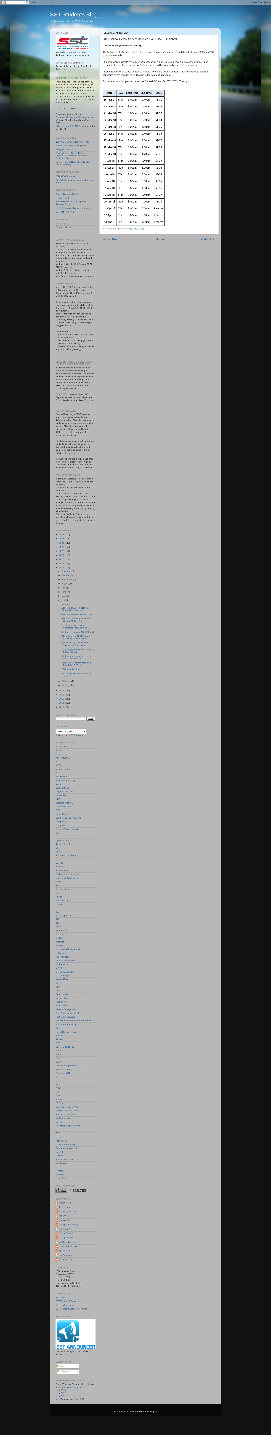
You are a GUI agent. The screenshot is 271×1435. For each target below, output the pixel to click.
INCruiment (61, 930)
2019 (62, 563)
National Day (62, 979)
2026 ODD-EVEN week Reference (72, 142)
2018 (62, 567)
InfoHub (59, 938)
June (64, 592)
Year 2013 (61, 1390)
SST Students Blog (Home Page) (72, 1309)
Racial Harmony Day (66, 1032)
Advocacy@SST (64, 758)
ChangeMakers (63, 806)
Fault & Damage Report (67, 194)
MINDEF (60, 968)
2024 (62, 543)
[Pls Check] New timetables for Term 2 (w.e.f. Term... (76, 674)
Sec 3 (58, 1058)
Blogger (153, 1411)
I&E (57, 912)
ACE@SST (61, 746)
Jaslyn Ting (64, 1207)
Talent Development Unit (68, 1126)
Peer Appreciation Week (67, 1013)
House (59, 904)
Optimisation (62, 998)
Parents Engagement (66, 1009)
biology (59, 784)
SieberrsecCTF (63, 1073)
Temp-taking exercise (66, 1148)
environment (62, 870)
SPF (58, 1092)
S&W (58, 1043)
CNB (58, 810)
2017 (62, 690)
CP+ (58, 833)
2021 (62, 555)
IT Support (61, 953)
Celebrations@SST (65, 803)
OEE (58, 990)
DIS (57, 848)
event (58, 882)
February (66, 681)
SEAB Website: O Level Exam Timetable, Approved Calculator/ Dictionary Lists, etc (71, 155)
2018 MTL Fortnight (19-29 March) (78, 632)
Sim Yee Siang (66, 1255)
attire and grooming (65, 780)
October (65, 575)
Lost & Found (62, 198)
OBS (58, 987)
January (65, 685)
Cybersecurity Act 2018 (67, 126)
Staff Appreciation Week (67, 1107)
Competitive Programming (68, 818)
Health (59, 897)
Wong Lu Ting (65, 1259)
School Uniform (63, 227)
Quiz (58, 1028)
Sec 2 (58, 1054)
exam (58, 885)
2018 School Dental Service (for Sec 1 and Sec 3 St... (76, 657)
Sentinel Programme (66, 1066)
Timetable (60, 1152)
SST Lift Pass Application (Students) (73, 208)
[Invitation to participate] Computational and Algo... (75, 626)
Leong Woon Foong (68, 1224)
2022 (62, 551)
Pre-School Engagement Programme (74, 1021)
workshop (60, 1174)
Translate (78, 735)
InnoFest (60, 945)
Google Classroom (65, 149)
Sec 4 (58, 1062)
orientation (61, 1002)
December (66, 571)
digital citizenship (64, 844)
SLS (58, 1084)
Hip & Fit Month (63, 900)
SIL (57, 1081)
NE (57, 983)
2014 (62, 703)
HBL (58, 893)
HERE (64, 108)
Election (59, 866)
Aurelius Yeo (65, 1203)
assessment (61, 776)
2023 (62, 547)
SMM (58, 1088)
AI (57, 761)
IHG (57, 923)
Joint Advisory (62, 957)
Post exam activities (65, 1017)
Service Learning (64, 1069)
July (63, 588)
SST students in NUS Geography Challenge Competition (77, 637)
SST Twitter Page (64, 1305)
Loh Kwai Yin (65, 1229)
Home (160, 239)
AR (57, 773)
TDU (58, 1137)
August (65, 583)
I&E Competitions (64, 915)
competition (61, 814)
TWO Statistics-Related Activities (77, 614)
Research (60, 1039)
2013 (62, 707)
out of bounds (62, 1005)
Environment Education (67, 874)
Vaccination (61, 1163)
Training (60, 1156)
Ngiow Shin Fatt (66, 1250)
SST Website (62, 1297)
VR (57, 1167)
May (63, 596)
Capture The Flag (64, 792)
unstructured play (64, 1159)
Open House (62, 994)
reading (59, 1035)
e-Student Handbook (66, 855)
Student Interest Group (67, 1111)
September (67, 579)
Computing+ (62, 821)
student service (63, 1118)
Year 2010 (79, 1399)
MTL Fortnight (62, 975)
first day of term (63, 889)
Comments (65, 1371)
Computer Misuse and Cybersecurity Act (75, 117)
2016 (62, 695)
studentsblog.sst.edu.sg (70, 1387)
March (64, 604)
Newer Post (110, 239)
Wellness (60, 1171)
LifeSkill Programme (65, 960)
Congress (60, 825)
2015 (62, 699)
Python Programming (66, 1024)
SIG (57, 1077)
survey (59, 1122)
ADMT (59, 754)
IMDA (58, 927)
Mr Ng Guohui (66, 1233)
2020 (62, 559)
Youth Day (61, 1178)
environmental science (67, 878)
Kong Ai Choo (65, 1220)
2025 (62, 539)
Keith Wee (64, 1216)
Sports (59, 1099)
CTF (58, 837)
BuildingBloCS (62, 788)
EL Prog (59, 863)
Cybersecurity (62, 840)
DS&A (58, 852)
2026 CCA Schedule (65, 176)
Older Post (208, 239)
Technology (61, 1141)
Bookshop (60, 223)
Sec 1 (58, 1050)
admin (59, 750)
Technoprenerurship (66, 1144)
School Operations (65, 1047)
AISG (58, 765)
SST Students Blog (74, 14)
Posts (62, 1366)
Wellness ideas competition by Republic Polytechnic (76, 609)
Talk (58, 1129)
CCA (58, 799)
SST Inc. (60, 1103)
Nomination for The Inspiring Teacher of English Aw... (75, 644)
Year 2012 (61, 1393)
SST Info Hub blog (65, 212)
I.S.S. (58, 908)
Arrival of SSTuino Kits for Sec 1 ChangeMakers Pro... (76, 620)
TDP (58, 1133)
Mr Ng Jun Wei (66, 1237)
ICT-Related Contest (71, 669)
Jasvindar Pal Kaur (68, 1211)
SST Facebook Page (66, 1301)
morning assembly (65, 972)
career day (61, 795)
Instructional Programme (68, 949)
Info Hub (60, 934)
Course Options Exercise (68, 829)
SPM (58, 1095)
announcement (63, 769)
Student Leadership (65, 1114)
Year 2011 (61, 1396)
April (63, 600)
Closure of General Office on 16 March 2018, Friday (76, 664)
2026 (62, 534)
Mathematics (62, 964)
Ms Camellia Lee (67, 1242)
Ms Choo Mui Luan (68, 1246)
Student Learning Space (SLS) (71, 145)
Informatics (61, 942)
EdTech (59, 859)
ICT (57, 919)
